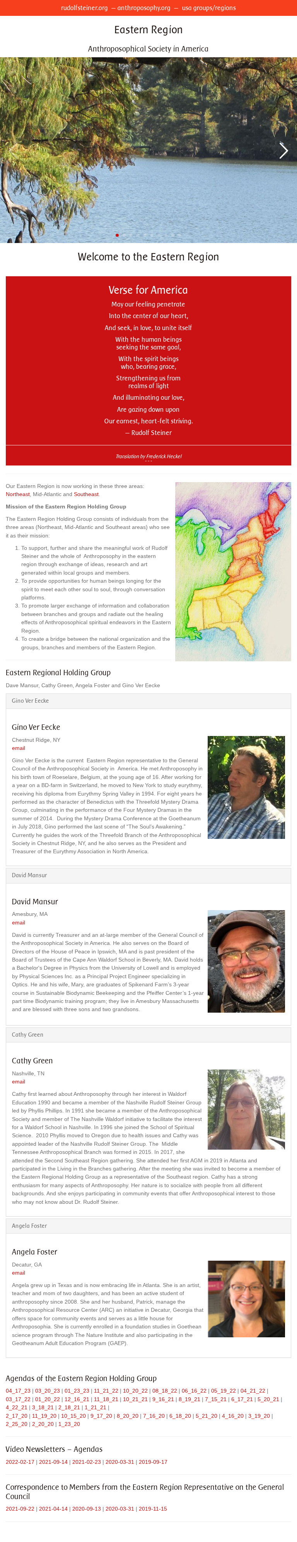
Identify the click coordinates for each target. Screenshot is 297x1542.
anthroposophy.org (144, 8)
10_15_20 (73, 1416)
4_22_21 (16, 1407)
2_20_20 (43, 1424)
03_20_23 (47, 1391)
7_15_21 (216, 1399)
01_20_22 (47, 1399)
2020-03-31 (120, 1462)
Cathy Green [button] (28, 1034)
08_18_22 (164, 1391)
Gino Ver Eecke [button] (30, 700)
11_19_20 (44, 1416)
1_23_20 (69, 1424)
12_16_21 (77, 1399)
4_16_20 (233, 1416)
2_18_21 (69, 1407)
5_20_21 (268, 1399)
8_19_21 (189, 1399)
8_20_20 (127, 1416)
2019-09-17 (153, 1462)
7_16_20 (154, 1416)
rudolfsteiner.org (84, 8)
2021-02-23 (86, 1462)
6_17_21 (242, 1399)
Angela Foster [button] (29, 1225)
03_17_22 (18, 1399)
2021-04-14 (53, 1509)
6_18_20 (180, 1416)
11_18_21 (106, 1399)
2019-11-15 (153, 1509)
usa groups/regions (209, 8)
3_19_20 (259, 1416)
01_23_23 (77, 1391)
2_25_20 (16, 1424)
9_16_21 (163, 1399)
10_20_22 (135, 1391)
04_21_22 (253, 1391)
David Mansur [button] (29, 875)
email (18, 748)
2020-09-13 (86, 1509)
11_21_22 (106, 1391)
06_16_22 (194, 1391)
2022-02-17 (20, 1462)
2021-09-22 (20, 1509)
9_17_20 (101, 1416)
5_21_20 (206, 1416)
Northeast (18, 494)
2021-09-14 (53, 1462)
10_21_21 (135, 1399)
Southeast (86, 494)
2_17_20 (16, 1416)
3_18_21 (43, 1407)
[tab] (148, 701)
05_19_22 (223, 1391)
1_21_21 (95, 1407)
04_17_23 (18, 1391)
